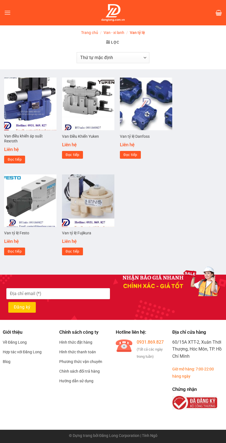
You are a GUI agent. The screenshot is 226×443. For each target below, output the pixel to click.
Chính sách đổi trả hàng (79, 371)
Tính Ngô (149, 435)
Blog (6, 361)
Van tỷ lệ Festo (16, 233)
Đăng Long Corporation (119, 435)
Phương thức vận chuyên (80, 361)
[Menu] (7, 12)
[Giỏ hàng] (219, 13)
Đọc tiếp (14, 159)
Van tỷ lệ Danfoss (135, 136)
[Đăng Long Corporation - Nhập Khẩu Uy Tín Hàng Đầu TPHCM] (113, 12)
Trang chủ (89, 32)
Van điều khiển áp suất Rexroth (23, 139)
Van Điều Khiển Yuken (80, 136)
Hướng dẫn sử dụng (76, 381)
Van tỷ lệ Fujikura (76, 233)
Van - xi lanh (114, 32)
